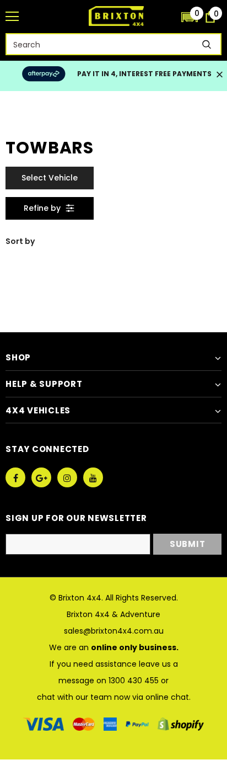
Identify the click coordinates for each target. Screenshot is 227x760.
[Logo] (116, 16)
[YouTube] (93, 477)
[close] (219, 75)
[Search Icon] (167, 17)
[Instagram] (67, 477)
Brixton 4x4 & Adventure (113, 614)
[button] (189, 16)
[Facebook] (15, 477)
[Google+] (41, 477)
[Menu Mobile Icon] (12, 16)
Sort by (20, 241)
